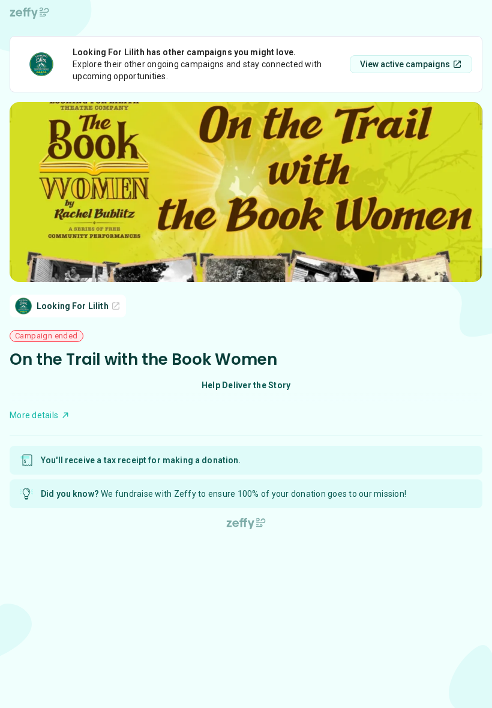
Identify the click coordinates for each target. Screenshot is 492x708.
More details (34, 415)
